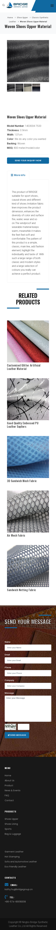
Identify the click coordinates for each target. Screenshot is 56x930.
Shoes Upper (11, 819)
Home (10, 18)
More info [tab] (19, 175)
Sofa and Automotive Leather (21, 861)
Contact (9, 800)
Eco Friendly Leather (15, 866)
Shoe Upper (22, 18)
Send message (18, 735)
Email (7, 655)
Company (9, 680)
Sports (8, 828)
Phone (8, 667)
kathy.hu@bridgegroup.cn (19, 889)
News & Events (12, 790)
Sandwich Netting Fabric (21, 590)
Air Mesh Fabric (16, 535)
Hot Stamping (12, 856)
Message (9, 693)
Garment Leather (14, 851)
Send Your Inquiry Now (28, 160)
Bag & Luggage (13, 833)
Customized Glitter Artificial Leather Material (23, 367)
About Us (9, 780)
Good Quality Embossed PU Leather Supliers (22, 424)
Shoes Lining (11, 823)
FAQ (7, 795)
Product (9, 785)
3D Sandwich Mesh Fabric (22, 481)
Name (7, 642)
